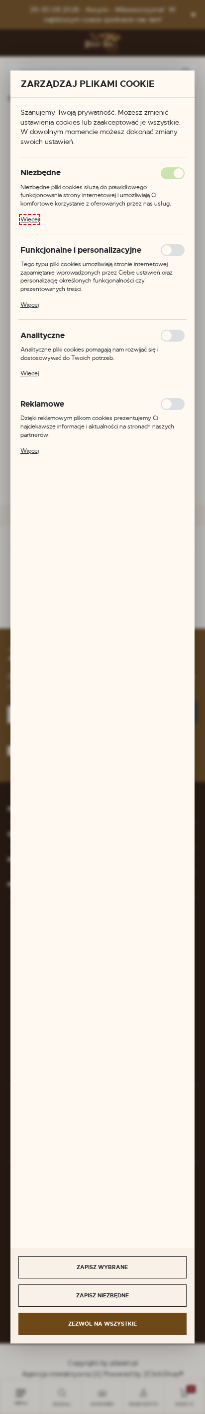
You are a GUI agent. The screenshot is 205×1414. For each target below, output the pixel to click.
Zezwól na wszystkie (102, 1323)
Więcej (29, 219)
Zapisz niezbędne (102, 1295)
